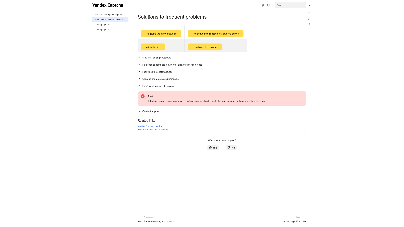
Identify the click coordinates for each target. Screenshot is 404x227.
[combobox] (290, 5)
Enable (213, 100)
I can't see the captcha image (157, 71)
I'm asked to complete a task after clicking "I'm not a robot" (172, 64)
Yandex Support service (150, 126)
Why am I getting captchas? (156, 57)
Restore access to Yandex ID (153, 129)
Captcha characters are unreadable (160, 78)
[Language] (268, 5)
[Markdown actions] (309, 30)
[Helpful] (309, 19)
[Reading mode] (309, 13)
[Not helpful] (309, 24)
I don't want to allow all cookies (158, 85)
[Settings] (262, 5)
